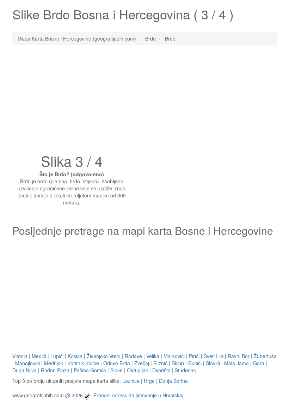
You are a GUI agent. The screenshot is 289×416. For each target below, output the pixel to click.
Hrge (149, 380)
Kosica (75, 356)
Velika (152, 356)
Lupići (56, 356)
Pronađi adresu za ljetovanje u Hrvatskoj (138, 394)
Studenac (185, 370)
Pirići (194, 356)
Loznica (131, 380)
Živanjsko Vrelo (104, 356)
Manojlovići (27, 363)
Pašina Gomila (90, 370)
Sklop (178, 363)
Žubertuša (265, 356)
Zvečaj (141, 363)
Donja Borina (173, 380)
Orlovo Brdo (116, 363)
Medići (39, 356)
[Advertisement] (144, 101)
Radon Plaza (55, 370)
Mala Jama (236, 363)
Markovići (174, 356)
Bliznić (160, 363)
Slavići (213, 363)
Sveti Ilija (213, 356)
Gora (258, 363)
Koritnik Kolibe (83, 363)
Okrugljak (137, 370)
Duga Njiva (24, 370)
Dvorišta (161, 370)
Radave (133, 356)
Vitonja (19, 356)
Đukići (195, 363)
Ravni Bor (239, 356)
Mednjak (53, 363)
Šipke (116, 370)
